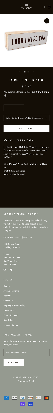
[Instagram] (5, 269)
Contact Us (8, 300)
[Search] (44, 7)
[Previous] (19, 71)
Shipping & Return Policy (14, 305)
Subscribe (14, 362)
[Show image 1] (25, 72)
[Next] (33, 71)
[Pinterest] (11, 269)
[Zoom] (46, 20)
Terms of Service (11, 324)
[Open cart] (49, 6)
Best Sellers (8, 320)
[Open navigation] (4, 7)
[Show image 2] (28, 72)
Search (7, 285)
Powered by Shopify (26, 381)
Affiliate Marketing (11, 290)
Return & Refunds (11, 315)
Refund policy (9, 310)
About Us (7, 295)
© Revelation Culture (26, 377)
